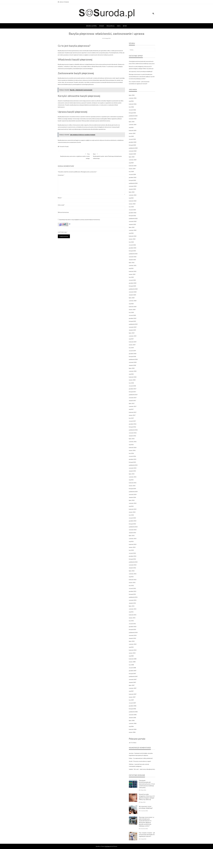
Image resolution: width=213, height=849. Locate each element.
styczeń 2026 (132, 110)
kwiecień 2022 (132, 236)
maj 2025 (131, 127)
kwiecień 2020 (132, 306)
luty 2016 (131, 453)
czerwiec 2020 (132, 300)
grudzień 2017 (132, 388)
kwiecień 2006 (132, 729)
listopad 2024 (132, 145)
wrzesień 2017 (132, 397)
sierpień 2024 (132, 154)
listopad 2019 (132, 321)
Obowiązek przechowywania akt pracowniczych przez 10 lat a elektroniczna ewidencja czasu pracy (147, 784)
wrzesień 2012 (132, 565)
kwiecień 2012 (132, 579)
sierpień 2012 (132, 568)
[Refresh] (70, 223)
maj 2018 (131, 374)
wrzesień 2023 (132, 186)
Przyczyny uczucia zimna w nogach (142, 761)
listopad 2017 (132, 391)
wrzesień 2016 (132, 433)
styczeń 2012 (132, 588)
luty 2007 (131, 700)
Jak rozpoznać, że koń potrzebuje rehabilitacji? (140, 71)
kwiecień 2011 (132, 614)
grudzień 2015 (132, 459)
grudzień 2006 (132, 705)
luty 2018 (131, 383)
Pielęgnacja (110, 26)
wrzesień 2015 (132, 468)
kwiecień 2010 (132, 650)
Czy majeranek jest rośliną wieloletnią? (143, 758)
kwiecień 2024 (132, 165)
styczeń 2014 (132, 518)
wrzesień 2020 (132, 292)
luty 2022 (131, 242)
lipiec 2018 (131, 368)
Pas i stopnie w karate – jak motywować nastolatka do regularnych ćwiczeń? (147, 834)
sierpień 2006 (132, 717)
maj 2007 (131, 691)
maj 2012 (131, 576)
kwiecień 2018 (132, 377)
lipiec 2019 (131, 333)
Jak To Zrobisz (132, 742)
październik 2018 (133, 359)
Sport (125, 26)
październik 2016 (133, 430)
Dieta (118, 26)
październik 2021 (133, 253)
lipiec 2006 (131, 720)
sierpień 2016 (132, 435)
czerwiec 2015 (132, 477)
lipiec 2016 (131, 438)
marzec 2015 (132, 485)
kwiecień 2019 (132, 341)
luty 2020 (131, 312)
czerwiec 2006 (132, 723)
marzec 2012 (132, 582)
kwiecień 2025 (132, 130)
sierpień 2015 (132, 471)
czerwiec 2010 (132, 644)
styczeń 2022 (132, 245)
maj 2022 (131, 233)
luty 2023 (131, 206)
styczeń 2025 (132, 139)
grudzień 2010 (132, 626)
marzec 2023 (132, 203)
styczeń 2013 (132, 553)
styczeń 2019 (132, 350)
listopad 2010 (132, 629)
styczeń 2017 (132, 421)
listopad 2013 (132, 524)
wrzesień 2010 (132, 635)
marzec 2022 (132, 239)
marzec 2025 (132, 133)
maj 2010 (131, 647)
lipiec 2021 (131, 262)
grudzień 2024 (132, 142)
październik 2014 (133, 491)
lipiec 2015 (131, 474)
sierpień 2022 (132, 224)
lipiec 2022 (131, 227)
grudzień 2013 (132, 521)
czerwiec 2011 (132, 609)
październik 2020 (133, 289)
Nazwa (60, 197)
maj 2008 (131, 656)
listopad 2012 (132, 559)
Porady (101, 26)
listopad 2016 (132, 427)
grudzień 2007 (132, 670)
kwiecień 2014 (132, 509)
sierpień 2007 (132, 682)
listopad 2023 (132, 180)
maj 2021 (131, 268)
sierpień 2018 (132, 365)
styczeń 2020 (132, 315)
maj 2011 (131, 612)
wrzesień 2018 (132, 362)
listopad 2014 (132, 488)
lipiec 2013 (131, 535)
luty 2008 (131, 664)
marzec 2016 (132, 450)
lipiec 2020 (131, 297)
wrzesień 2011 (132, 600)
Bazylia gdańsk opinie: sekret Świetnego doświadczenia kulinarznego (107, 156)
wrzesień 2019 (132, 327)
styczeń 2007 (132, 703)
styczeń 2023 (132, 209)
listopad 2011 (132, 594)
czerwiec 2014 (132, 503)
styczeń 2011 (132, 623)
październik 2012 (133, 562)
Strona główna (91, 26)
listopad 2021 (132, 250)
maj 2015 (131, 479)
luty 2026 (131, 107)
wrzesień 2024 (132, 151)
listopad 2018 (132, 356)
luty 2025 (131, 136)
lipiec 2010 (131, 641)
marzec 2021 (132, 274)
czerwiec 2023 (132, 195)
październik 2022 (133, 218)
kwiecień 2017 (132, 412)
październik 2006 (133, 711)
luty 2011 (131, 620)
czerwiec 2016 (132, 441)
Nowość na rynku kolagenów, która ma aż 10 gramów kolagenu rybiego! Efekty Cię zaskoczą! (147, 796)
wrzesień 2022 (132, 221)
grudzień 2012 (132, 556)
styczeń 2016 (132, 456)
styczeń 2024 (132, 174)
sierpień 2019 (132, 330)
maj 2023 (131, 198)
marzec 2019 (132, 344)
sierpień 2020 (132, 295)
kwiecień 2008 (132, 659)
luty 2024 (131, 171)
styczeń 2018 (132, 386)
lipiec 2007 (131, 685)
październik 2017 (133, 394)
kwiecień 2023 (132, 201)
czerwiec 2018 (132, 371)
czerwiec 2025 (132, 124)
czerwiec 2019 (132, 336)
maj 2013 (131, 541)
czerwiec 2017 (132, 406)
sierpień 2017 (132, 400)
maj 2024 (131, 162)
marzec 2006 (132, 732)
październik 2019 (133, 324)
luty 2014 (131, 515)
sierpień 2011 (132, 603)
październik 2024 (133, 148)
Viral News (107, 846)
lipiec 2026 (131, 95)
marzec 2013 (132, 547)
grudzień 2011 (132, 591)
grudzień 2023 (132, 177)
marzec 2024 (132, 168)
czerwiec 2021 (132, 265)
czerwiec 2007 (132, 688)
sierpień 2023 (132, 189)
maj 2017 (131, 409)
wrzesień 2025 (132, 118)
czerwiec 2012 (132, 573)
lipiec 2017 (131, 403)
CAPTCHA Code (62, 232)
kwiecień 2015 (132, 482)
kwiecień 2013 (132, 544)
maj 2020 (131, 303)
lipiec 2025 (131, 121)
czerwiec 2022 (132, 230)
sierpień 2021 (132, 259)
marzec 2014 (132, 512)
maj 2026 (131, 101)
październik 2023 (133, 183)
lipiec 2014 (131, 500)
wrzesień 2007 (132, 679)
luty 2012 (131, 585)
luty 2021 (131, 277)
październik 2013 (133, 526)
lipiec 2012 (131, 571)
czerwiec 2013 (132, 538)
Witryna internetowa (63, 212)
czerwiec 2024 (132, 159)
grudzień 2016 (132, 424)
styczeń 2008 (132, 667)
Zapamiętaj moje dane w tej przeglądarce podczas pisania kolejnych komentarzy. (79, 219)
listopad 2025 (132, 112)
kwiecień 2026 (132, 104)
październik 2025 (133, 115)
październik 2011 (133, 597)
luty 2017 (131, 418)
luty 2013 (131, 550)
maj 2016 (131, 444)
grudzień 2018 (132, 353)
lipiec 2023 (131, 192)
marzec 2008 (132, 661)
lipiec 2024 (131, 157)
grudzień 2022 (132, 212)
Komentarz (61, 175)
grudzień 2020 (132, 283)
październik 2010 (133, 632)
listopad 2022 (132, 215)
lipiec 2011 (131, 606)
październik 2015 (133, 465)
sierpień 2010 (132, 638)
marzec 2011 (132, 617)
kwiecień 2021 (132, 271)
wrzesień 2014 (132, 494)
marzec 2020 (132, 309)
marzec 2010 (132, 653)
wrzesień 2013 (132, 529)
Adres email (61, 205)
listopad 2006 (132, 708)
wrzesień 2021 (132, 256)
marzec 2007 (132, 697)
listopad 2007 (132, 673)
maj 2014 (131, 506)
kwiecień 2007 (132, 694)
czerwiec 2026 (132, 98)
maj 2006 (131, 726)
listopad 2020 (132, 286)
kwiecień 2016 (132, 447)
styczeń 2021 (132, 280)
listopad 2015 (132, 462)
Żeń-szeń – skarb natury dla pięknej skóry (144, 769)
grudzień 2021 (132, 248)
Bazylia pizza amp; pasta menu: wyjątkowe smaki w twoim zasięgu (75, 156)
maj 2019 (131, 339)
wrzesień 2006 (132, 714)
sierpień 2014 (132, 497)
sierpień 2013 (132, 532)
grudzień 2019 (132, 318)
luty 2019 (131, 347)
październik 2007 (133, 676)
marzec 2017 (132, 415)
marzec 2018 (132, 380)
